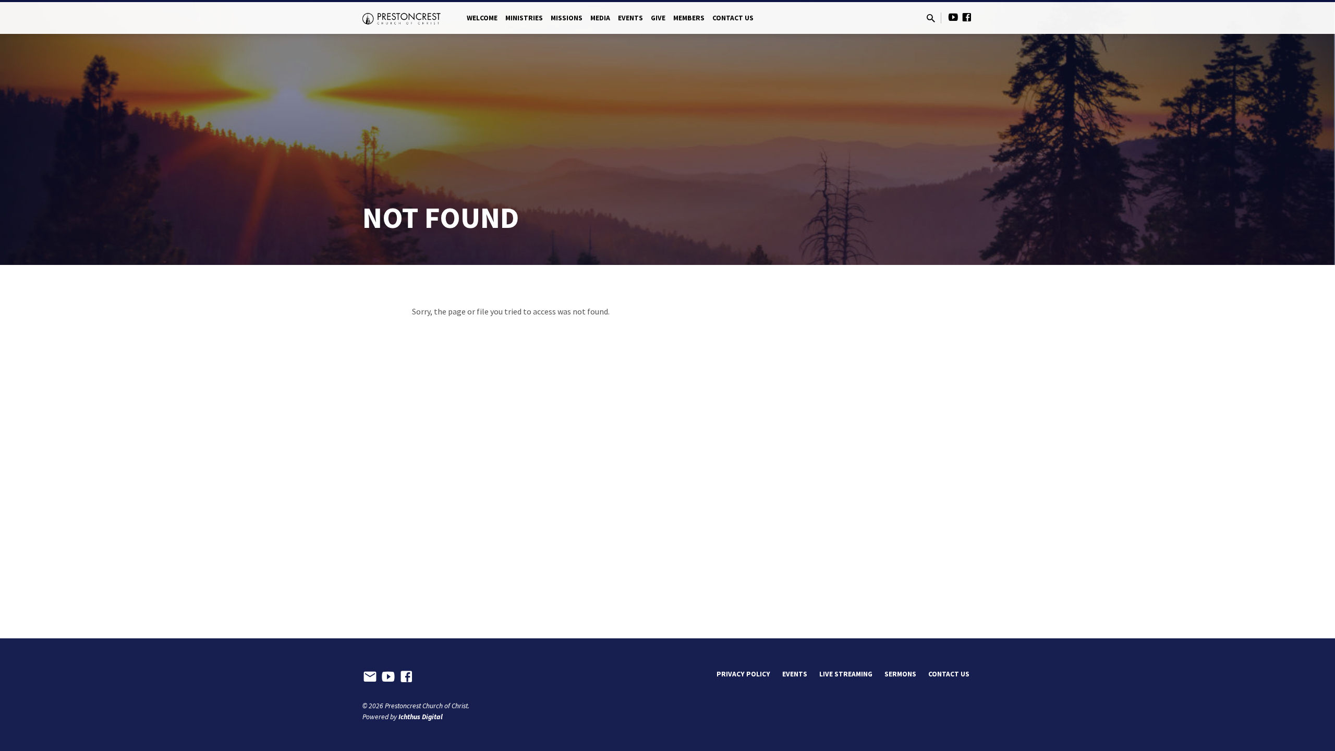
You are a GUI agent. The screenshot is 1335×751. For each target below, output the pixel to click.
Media (600, 18)
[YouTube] (953, 17)
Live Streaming (845, 674)
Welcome (482, 18)
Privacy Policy (743, 674)
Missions (566, 18)
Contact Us (733, 18)
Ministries (524, 18)
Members (689, 18)
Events (630, 18)
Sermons (900, 674)
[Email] (370, 677)
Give (658, 18)
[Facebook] (967, 17)
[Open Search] (931, 18)
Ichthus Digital (420, 716)
